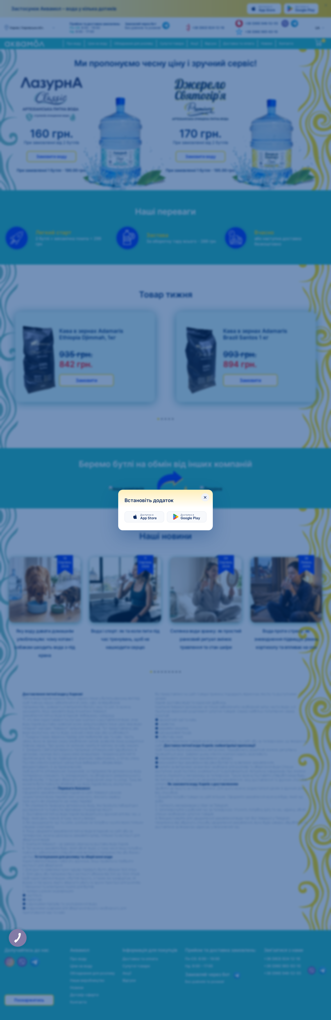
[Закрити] (205, 497)
